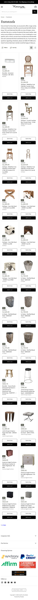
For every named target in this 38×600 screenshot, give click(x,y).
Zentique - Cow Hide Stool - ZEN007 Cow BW (9, 243)
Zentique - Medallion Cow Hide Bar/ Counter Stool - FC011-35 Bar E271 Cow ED (9, 130)
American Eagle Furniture (8, 469)
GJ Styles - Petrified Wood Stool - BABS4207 (9, 315)
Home (2, 17)
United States (18, 590)
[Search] (34, 12)
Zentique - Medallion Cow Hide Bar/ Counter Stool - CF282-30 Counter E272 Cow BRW (9, 169)
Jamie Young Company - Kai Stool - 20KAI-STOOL (27, 432)
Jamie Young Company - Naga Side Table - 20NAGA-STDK (9, 432)
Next (5, 525)
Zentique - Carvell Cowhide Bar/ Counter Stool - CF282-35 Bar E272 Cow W (28, 122)
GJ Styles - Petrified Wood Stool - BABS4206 (28, 315)
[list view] (35, 48)
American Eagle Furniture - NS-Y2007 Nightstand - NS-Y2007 (28, 474)
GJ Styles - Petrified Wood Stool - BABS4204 (28, 351)
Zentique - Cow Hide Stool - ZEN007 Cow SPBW (9, 279)
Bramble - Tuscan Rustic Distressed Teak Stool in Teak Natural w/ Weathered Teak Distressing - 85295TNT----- (9, 389)
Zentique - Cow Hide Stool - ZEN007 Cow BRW (28, 207)
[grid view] (31, 48)
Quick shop (9, 94)
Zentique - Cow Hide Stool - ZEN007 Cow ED (28, 243)
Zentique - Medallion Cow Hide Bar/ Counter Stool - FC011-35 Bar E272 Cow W (28, 168)
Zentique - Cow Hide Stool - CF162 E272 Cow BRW (9, 207)
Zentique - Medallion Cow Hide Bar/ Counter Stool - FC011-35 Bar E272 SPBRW (28, 86)
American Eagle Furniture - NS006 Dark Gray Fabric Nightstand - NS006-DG (9, 505)
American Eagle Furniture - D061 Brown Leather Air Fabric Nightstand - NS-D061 (9, 464)
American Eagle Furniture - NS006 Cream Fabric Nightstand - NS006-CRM (28, 505)
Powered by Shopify (19, 597)
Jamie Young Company (26, 395)
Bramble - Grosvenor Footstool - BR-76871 (8, 74)
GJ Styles (23, 281)
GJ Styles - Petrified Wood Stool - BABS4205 (9, 351)
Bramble (4, 76)
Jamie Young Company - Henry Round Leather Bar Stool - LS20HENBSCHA (28, 391)
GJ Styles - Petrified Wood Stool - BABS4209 (28, 279)
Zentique (23, 89)
